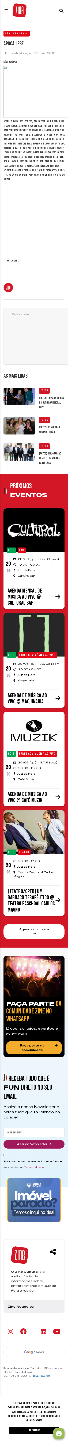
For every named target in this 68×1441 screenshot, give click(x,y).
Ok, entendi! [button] (34, 1430)
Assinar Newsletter (32, 1144)
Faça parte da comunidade (32, 1048)
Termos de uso (34, 1167)
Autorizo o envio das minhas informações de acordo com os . (32, 1164)
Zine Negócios (21, 1306)
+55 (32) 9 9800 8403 (40, 1375)
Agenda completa (34, 929)
